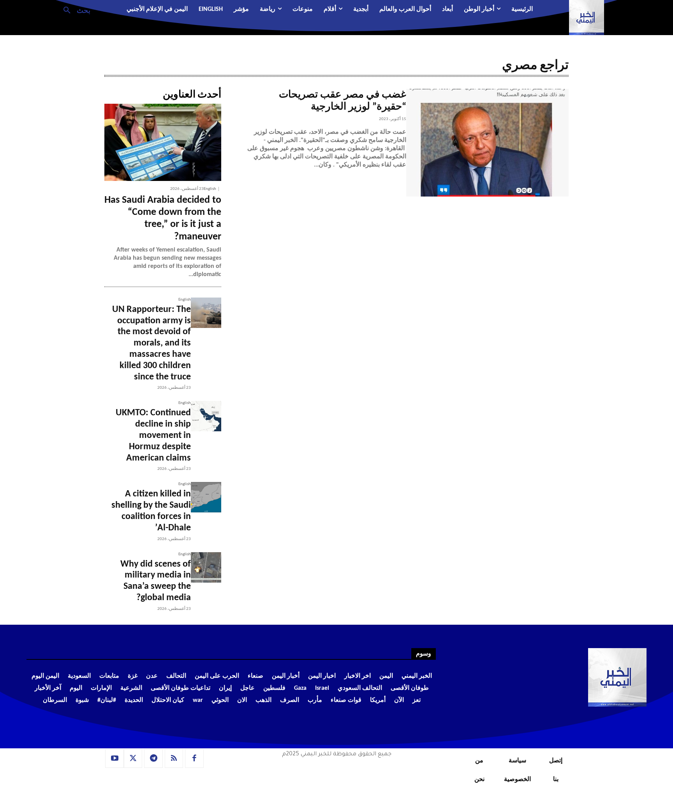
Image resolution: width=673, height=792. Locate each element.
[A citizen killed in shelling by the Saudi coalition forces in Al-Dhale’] (206, 497)
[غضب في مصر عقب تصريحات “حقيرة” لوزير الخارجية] (487, 143)
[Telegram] (153, 758)
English (210, 189)
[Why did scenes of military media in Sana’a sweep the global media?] (206, 567)
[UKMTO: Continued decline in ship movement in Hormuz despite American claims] (206, 416)
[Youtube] (114, 758)
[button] (73, 9)
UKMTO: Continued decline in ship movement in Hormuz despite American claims (153, 435)
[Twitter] (133, 758)
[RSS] (174, 758)
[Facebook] (194, 758)
